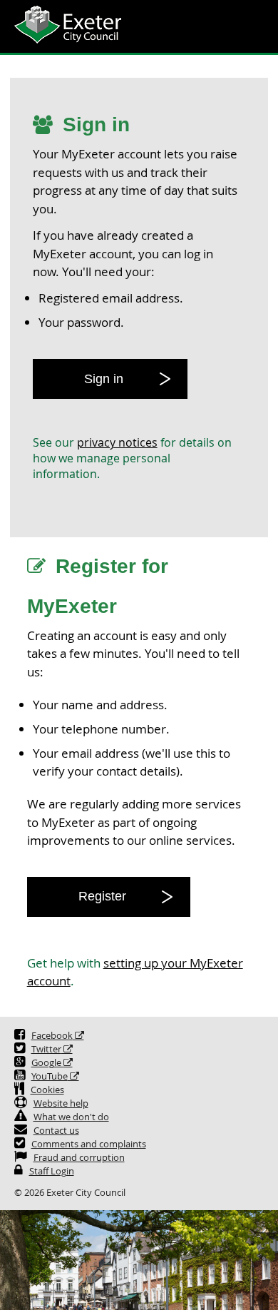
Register (102, 896)
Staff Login (51, 1171)
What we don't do (71, 1117)
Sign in (103, 379)
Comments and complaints (88, 1144)
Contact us (56, 1130)
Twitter (46, 1049)
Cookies (47, 1090)
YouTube (49, 1076)
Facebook (52, 1036)
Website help (61, 1103)
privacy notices (117, 442)
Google (47, 1063)
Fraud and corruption (79, 1158)
